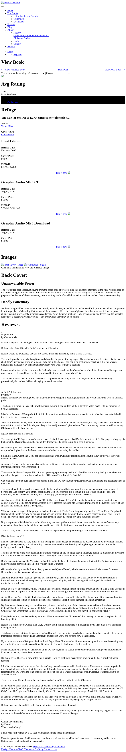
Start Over (63, 69)
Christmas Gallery (22, 38)
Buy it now (62, 173)
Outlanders (19, 19)
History (17, 32)
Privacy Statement (56, 746)
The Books (12, 13)
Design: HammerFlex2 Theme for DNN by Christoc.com (29, 749)
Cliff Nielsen (7, 134)
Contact (17, 43)
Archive (11, 46)
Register (18, 54)
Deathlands (19, 21)
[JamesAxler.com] (10, 2)
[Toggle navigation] (2, 6)
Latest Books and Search (26, 16)
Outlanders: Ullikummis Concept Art (31, 35)
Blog (9, 27)
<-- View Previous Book (13, 69)
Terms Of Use (40, 746)
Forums (11, 24)
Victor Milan (7, 126)
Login (16, 41)
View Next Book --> (115, 69)
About (10, 30)
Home (10, 10)
